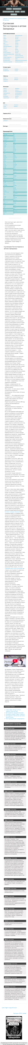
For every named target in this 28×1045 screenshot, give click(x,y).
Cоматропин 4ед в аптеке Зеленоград (13, 568)
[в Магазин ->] (14, 1017)
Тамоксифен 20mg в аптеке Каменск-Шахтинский (13, 710)
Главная (9, 8)
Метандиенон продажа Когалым (14, 712)
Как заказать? (17, 8)
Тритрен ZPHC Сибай (19, 1013)
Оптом (23, 11)
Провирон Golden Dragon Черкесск (15, 714)
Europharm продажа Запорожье (12, 511)
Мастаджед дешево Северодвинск (15, 718)
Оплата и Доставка (8, 11)
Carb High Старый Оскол (9, 1007)
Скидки (17, 11)
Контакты (14, 14)
